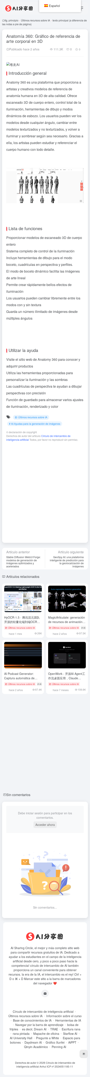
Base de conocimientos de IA (32, 1020)
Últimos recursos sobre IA (35, 20)
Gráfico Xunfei (55, 1042)
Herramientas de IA (68, 1020)
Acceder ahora (45, 825)
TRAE (54, 1029)
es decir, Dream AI (34, 1029)
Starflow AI (70, 1033)
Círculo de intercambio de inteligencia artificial (43, 1011)
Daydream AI (33, 1042)
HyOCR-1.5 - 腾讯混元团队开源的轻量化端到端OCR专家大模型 (22, 621)
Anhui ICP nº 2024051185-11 (56, 1066)
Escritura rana (71, 1029)
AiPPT (72, 1042)
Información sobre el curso (64, 1016)
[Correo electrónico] (45, 993)
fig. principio (11, 20)
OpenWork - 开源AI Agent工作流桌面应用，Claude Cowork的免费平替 (66, 678)
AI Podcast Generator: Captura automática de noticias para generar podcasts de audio (19, 680)
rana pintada (21, 1033)
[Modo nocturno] (84, 1054)
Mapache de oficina (46, 1033)
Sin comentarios (18, 794)
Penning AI (59, 1047)
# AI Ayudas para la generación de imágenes (34, 423)
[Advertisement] (45, 490)
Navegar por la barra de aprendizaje (39, 1025)
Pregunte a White (47, 1038)
